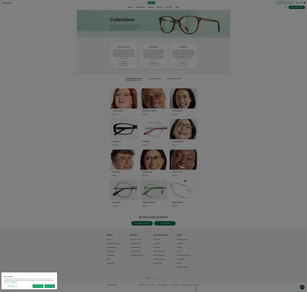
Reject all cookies (49, 286)
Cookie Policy (13, 282)
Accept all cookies (38, 286)
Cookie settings (11, 286)
